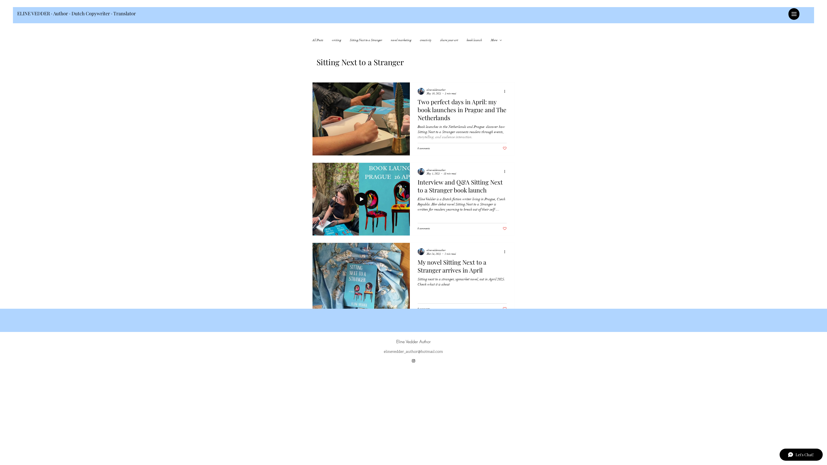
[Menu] (793, 14)
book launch (474, 40)
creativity (426, 40)
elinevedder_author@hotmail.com (413, 351)
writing (336, 40)
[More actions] (506, 91)
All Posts (317, 40)
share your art (449, 40)
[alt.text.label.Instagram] (413, 361)
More (494, 40)
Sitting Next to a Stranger (366, 40)
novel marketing (401, 40)
